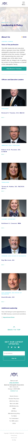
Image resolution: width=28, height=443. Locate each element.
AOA (14, 374)
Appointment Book (8, 317)
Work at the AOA (14, 403)
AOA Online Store (14, 401)
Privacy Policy (14, 435)
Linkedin (15, 347)
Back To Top (14, 330)
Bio (3, 117)
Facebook (8, 347)
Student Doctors (14, 396)
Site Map (14, 440)
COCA (14, 423)
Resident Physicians (14, 398)
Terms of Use (14, 437)
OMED (14, 408)
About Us (6, 37)
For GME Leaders (14, 421)
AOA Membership (14, 406)
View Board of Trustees (14, 68)
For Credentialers (14, 418)
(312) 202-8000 (14, 382)
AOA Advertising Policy (14, 413)
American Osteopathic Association (4, 3)
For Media (14, 416)
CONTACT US (14, 391)
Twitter (12, 347)
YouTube (19, 347)
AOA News (14, 411)
